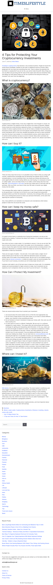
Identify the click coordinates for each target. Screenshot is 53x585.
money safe (5, 412)
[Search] (25, 424)
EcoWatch (4, 450)
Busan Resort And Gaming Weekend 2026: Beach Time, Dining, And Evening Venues (25, 543)
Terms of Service (6, 575)
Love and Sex (6, 490)
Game (3, 471)
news (3, 492)
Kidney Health (6, 483)
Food (3, 467)
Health (4, 474)
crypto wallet (11, 410)
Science (4, 499)
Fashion (4, 457)
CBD (3, 446)
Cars (3, 443)
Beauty (4, 436)
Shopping (4, 501)
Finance (4, 462)
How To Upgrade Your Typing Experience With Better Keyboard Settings (22, 536)
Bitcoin (6, 410)
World (3, 513)
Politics (4, 497)
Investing (40, 410)
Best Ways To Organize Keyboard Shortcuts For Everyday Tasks (19, 534)
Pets (3, 494)
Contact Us (5, 570)
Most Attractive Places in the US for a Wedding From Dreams (19, 527)
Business (6, 408)
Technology (5, 506)
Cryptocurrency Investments (24, 410)
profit (10, 412)
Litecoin (46, 410)
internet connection (15, 259)
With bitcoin (5, 388)
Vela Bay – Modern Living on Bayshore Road (14, 541)
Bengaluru (5, 439)
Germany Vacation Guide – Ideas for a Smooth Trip (16, 529)
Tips (3, 508)
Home (3, 476)
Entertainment (6, 455)
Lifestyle (4, 487)
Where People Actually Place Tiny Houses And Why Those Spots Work (21, 545)
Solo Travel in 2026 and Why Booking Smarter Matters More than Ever (21, 538)
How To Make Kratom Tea (11, 414)
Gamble (4, 469)
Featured (4, 460)
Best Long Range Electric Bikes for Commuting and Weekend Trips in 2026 (22, 524)
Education (5, 453)
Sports (4, 504)
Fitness (4, 464)
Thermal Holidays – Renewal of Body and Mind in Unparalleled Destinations (23, 531)
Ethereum (35, 410)
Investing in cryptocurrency (9, 65)
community (5, 448)
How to (4, 478)
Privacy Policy (6, 577)
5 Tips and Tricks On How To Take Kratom (15, 416)
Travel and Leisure (7, 511)
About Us (4, 573)
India (3, 480)
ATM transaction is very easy (16, 183)
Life (3, 485)
